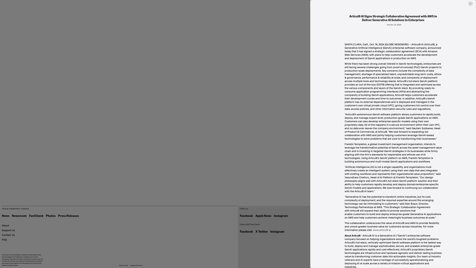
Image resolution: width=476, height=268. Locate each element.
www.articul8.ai (382, 230)
